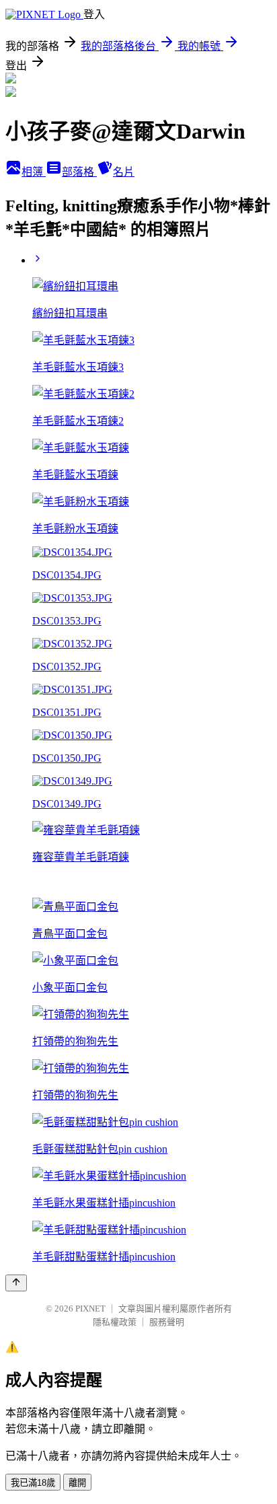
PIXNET (90, 1308)
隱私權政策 (114, 1322)
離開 (77, 1483)
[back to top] (16, 1283)
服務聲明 (166, 1322)
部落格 (79, 172)
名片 (123, 172)
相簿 (34, 172)
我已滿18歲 (33, 1483)
